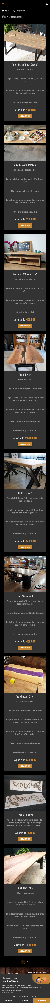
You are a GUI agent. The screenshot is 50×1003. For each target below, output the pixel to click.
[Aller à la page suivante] (32, 962)
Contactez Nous (25, 116)
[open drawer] (2, 3)
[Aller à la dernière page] (36, 962)
